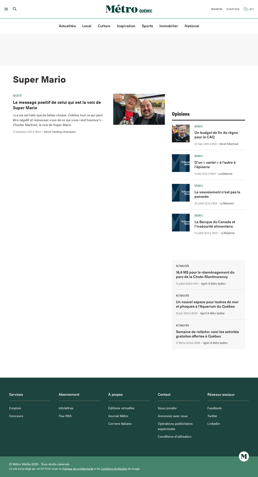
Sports (147, 25)
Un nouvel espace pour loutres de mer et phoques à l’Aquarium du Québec (207, 304)
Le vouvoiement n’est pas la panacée (217, 194)
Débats (199, 126)
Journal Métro (118, 415)
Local (86, 25)
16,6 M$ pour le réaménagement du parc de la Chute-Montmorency (205, 274)
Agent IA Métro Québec (213, 283)
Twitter (212, 415)
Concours (16, 415)
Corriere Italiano (120, 423)
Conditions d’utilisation (174, 436)
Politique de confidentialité (78, 469)
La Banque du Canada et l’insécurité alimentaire (215, 224)
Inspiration (126, 25)
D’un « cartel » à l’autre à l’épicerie (215, 164)
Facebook (214, 408)
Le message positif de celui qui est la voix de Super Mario (57, 104)
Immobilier (168, 25)
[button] (5, 9)
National (192, 25)
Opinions (181, 113)
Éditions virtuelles (121, 408)
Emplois (15, 408)
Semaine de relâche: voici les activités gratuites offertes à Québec (207, 333)
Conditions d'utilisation (114, 469)
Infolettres (66, 408)
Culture (104, 25)
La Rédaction (225, 174)
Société (17, 95)
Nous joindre (167, 408)
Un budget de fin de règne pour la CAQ (216, 134)
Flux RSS (65, 415)
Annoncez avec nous (173, 415)
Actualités (67, 25)
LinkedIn (213, 423)
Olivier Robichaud (229, 144)
